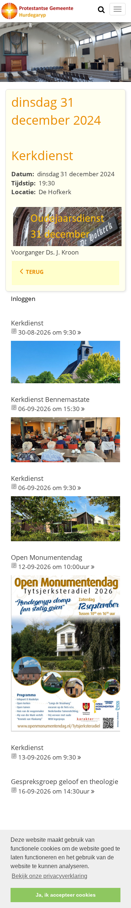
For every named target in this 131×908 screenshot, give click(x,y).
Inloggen (23, 298)
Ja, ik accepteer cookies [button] (66, 895)
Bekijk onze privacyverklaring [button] (49, 876)
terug (35, 271)
